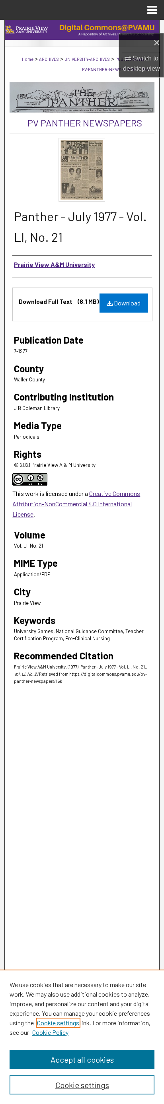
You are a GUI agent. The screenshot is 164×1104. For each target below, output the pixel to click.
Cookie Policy (50, 1032)
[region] (82, 1037)
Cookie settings (58, 1022)
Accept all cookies (82, 1059)
